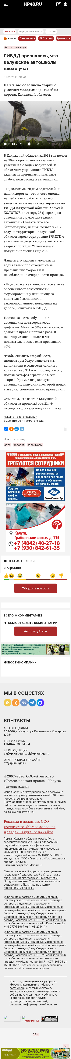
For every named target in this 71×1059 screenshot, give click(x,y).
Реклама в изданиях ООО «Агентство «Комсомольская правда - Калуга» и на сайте (29, 827)
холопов (19, 444)
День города (27, 38)
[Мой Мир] (16, 429)
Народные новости (30, 31)
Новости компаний (20, 662)
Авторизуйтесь (35, 631)
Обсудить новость (35, 588)
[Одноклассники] (11, 429)
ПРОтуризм (46, 38)
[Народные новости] (58, 4)
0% (6, 575)
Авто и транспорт (15, 47)
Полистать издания (16, 786)
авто (7, 444)
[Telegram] (22, 429)
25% (20, 575)
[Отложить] (29, 144)
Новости (10, 31)
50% (38, 575)
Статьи (51, 31)
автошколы (34, 444)
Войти (65, 4)
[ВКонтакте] (6, 429)
